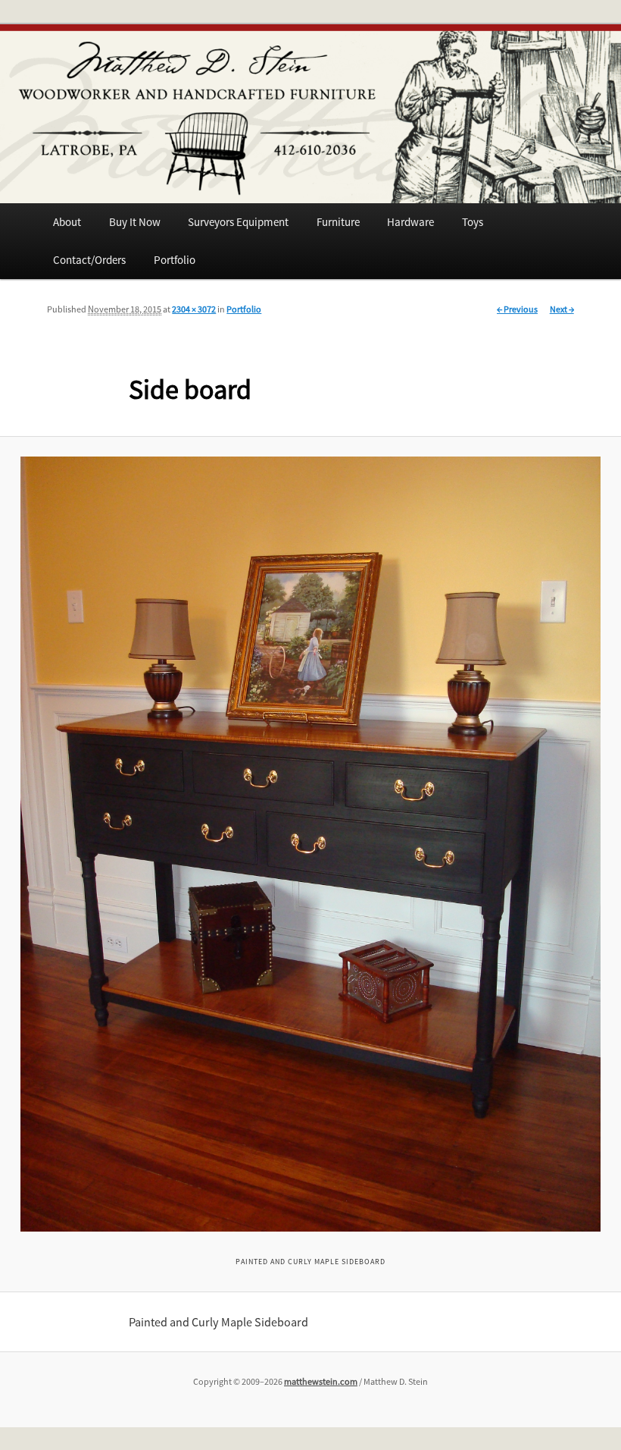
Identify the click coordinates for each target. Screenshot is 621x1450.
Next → (562, 309)
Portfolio (174, 260)
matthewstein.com (320, 1381)
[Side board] (310, 844)
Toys (472, 222)
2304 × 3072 (194, 309)
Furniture (338, 222)
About (67, 222)
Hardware (410, 222)
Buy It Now (135, 222)
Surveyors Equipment (238, 222)
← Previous (517, 309)
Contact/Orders (89, 260)
